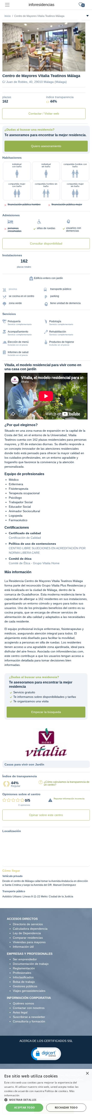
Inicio (7, 16)
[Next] (79, 47)
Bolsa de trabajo (24, 981)
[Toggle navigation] (7, 4)
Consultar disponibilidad (46, 243)
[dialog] (46, 1092)
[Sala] (48, 66)
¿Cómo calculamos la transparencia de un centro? (66, 783)
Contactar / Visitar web (43, 113)
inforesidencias (41, 5)
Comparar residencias (28, 937)
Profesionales (22, 972)
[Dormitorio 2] (40, 66)
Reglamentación (24, 968)
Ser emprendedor (25, 959)
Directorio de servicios (28, 924)
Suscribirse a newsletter (29, 1017)
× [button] (87, 1073)
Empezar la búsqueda (46, 712)
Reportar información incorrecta (69, 798)
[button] (46, 1053)
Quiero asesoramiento (46, 146)
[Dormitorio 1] (32, 66)
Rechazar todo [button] (66, 1107)
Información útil (23, 946)
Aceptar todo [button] (24, 1107)
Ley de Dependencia (27, 933)
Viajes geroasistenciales (29, 990)
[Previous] (8, 47)
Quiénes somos (23, 1003)
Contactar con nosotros (29, 1008)
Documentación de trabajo (31, 963)
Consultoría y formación (29, 1021)
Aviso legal (20, 1012)
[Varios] (55, 66)
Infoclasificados (23, 977)
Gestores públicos (25, 986)
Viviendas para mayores (29, 942)
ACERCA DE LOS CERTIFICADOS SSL (46, 1041)
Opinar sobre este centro (46, 815)
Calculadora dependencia (30, 928)
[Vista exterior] (24, 66)
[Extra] (63, 66)
